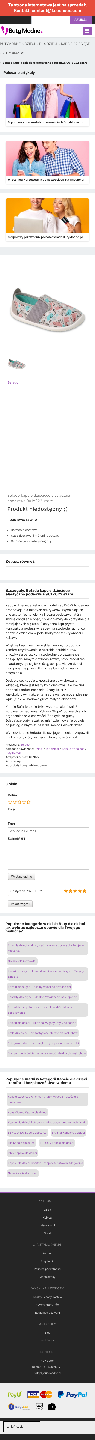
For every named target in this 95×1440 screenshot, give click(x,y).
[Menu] (87, 31)
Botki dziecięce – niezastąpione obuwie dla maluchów (43, 1033)
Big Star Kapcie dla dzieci (68, 1132)
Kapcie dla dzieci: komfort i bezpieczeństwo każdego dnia (45, 1163)
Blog (47, 1332)
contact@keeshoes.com (56, 10)
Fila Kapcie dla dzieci (21, 1142)
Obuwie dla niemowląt (22, 961)
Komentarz (16, 838)
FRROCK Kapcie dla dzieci (57, 1142)
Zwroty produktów (47, 1304)
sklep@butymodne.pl (47, 1373)
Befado (12, 382)
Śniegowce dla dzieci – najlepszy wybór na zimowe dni (43, 1043)
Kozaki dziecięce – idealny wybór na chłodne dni (39, 987)
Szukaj (80, 20)
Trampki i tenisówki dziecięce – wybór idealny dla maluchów (47, 1053)
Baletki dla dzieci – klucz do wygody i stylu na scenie (42, 1023)
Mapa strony (47, 1277)
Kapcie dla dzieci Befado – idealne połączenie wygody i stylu (47, 1122)
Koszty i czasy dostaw (47, 1297)
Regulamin (47, 1261)
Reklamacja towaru (47, 1312)
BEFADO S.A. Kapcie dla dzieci (27, 1132)
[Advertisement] (47, 442)
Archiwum (47, 1340)
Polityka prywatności (47, 1269)
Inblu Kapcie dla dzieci (22, 1153)
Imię (11, 809)
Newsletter (48, 1360)
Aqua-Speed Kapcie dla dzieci (27, 1112)
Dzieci (47, 1209)
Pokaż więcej (20, 904)
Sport (47, 1233)
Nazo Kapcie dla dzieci (23, 1173)
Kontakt (47, 1253)
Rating (13, 795)
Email (12, 824)
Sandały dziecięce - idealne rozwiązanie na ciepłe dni (43, 997)
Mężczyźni (47, 1225)
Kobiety (48, 1217)
